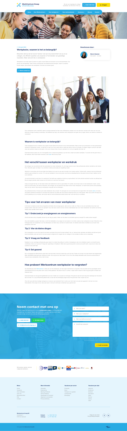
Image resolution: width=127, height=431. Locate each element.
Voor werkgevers (54, 12)
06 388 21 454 (39, 320)
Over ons (19, 393)
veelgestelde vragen (45, 310)
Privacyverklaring (45, 398)
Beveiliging (67, 395)
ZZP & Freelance (45, 393)
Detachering (44, 390)
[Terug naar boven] (124, 428)
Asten (89, 395)
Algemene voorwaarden (47, 397)
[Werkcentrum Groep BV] (28, 5)
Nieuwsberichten (21, 395)
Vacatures (81, 12)
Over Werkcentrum (39, 12)
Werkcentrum (40, 268)
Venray (90, 398)
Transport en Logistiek (70, 392)
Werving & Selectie (45, 392)
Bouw (65, 390)
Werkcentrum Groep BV (29, 426)
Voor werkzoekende (68, 12)
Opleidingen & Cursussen (47, 395)
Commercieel (67, 393)
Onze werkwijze (21, 392)
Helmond (90, 388)
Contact (97, 12)
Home (29, 12)
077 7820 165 (52, 417)
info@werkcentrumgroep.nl (28, 325)
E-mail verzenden (103, 345)
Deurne (90, 397)
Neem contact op (25, 70)
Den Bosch (91, 393)
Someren (90, 392)
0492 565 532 (89, 5)
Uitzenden (43, 388)
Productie (66, 388)
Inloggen (104, 5)
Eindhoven (91, 390)
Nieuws (90, 12)
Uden (89, 400)
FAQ (18, 397)
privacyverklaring (105, 340)
